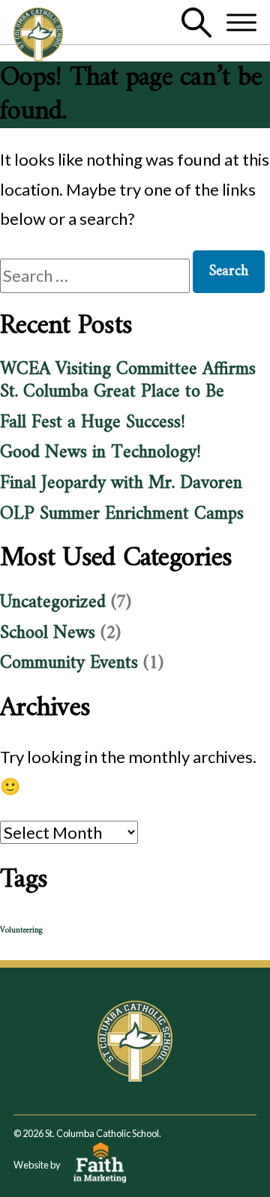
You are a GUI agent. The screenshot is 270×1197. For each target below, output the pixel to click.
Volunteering (21, 930)
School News (47, 633)
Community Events (69, 663)
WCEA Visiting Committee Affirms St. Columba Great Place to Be (128, 380)
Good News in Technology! (100, 452)
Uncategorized (53, 602)
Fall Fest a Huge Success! (92, 422)
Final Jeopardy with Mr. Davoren (121, 483)
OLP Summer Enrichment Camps (122, 514)
